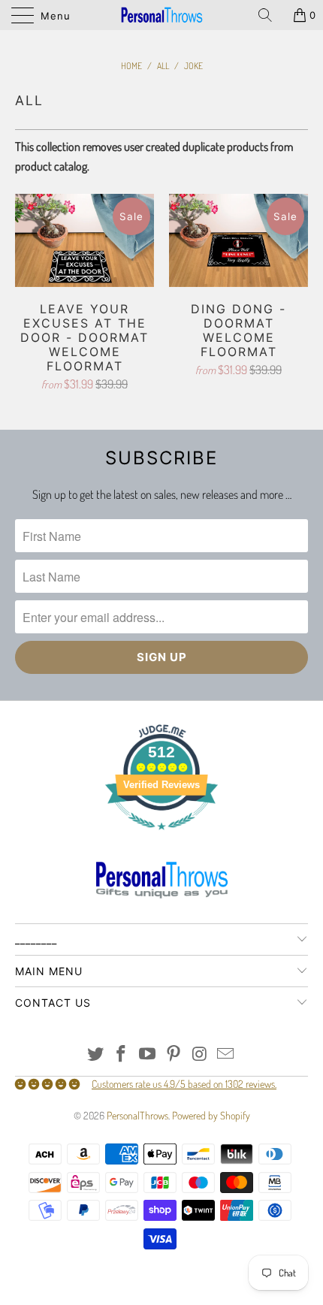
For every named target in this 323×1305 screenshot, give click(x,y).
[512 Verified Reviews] (161, 837)
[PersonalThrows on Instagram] (200, 1054)
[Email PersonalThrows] (226, 1054)
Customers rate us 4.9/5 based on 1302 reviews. (184, 1083)
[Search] (270, 15)
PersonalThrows (137, 1115)
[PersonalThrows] (162, 15)
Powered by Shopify (211, 1115)
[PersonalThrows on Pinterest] (174, 1054)
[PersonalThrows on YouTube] (148, 1054)
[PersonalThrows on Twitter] (95, 1054)
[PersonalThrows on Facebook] (121, 1054)
